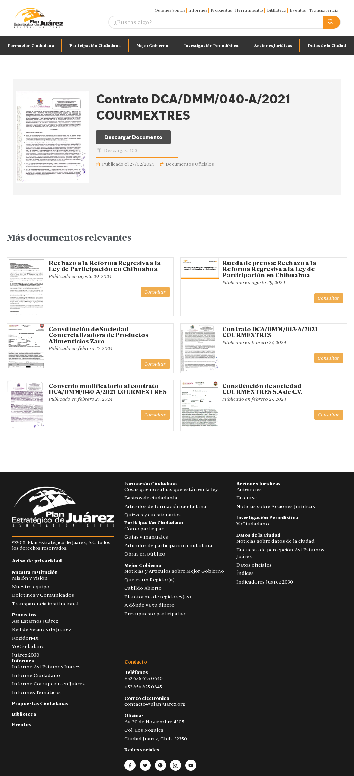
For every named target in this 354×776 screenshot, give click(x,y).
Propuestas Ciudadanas (40, 703)
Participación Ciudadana (95, 46)
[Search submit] (331, 22)
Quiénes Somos (170, 10)
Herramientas (249, 10)
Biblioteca (276, 10)
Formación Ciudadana (31, 46)
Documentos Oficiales (190, 164)
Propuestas (221, 10)
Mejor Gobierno (152, 46)
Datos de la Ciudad (327, 46)
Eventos (298, 10)
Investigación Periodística (211, 46)
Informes (197, 10)
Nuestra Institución (35, 572)
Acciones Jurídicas (273, 46)
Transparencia (323, 10)
